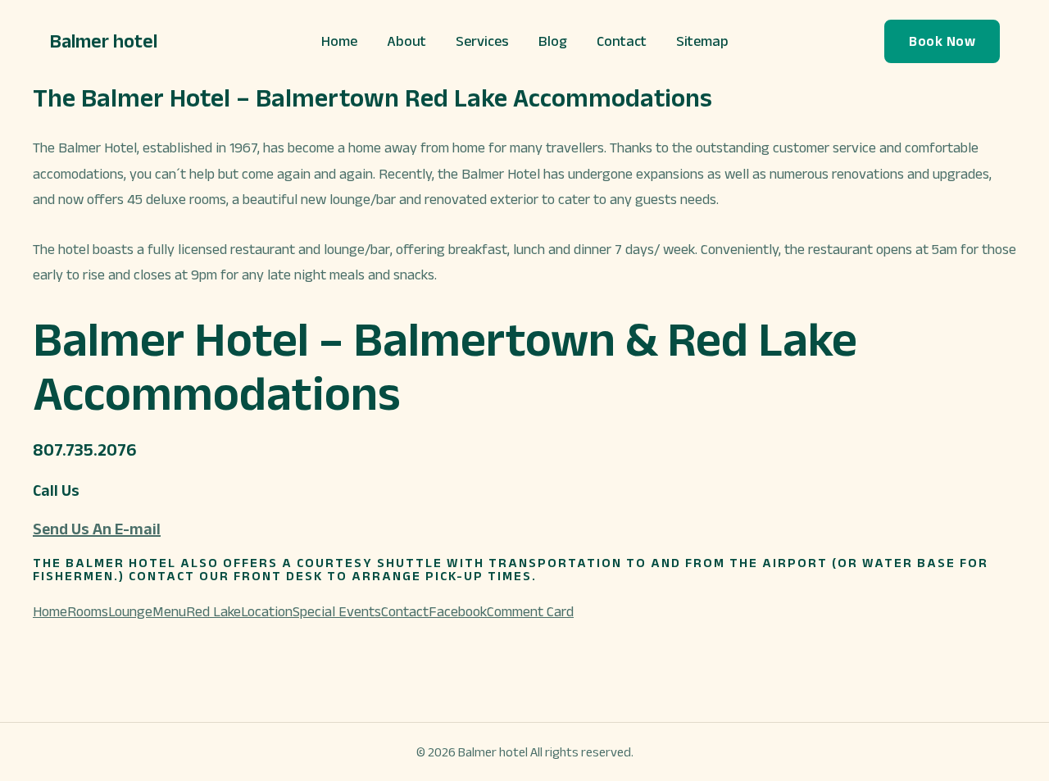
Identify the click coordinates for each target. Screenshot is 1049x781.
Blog (552, 41)
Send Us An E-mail (97, 529)
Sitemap (702, 41)
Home (339, 41)
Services (482, 41)
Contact (622, 41)
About (406, 41)
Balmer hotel (103, 41)
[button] (942, 41)
